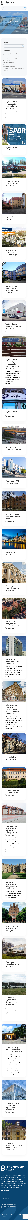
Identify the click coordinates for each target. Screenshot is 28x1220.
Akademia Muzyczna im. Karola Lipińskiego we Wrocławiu (14, 1146)
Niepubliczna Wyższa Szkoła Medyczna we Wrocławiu (11, 885)
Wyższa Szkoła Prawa (11, 218)
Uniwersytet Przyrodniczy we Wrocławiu (12, 588)
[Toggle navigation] (25, 3)
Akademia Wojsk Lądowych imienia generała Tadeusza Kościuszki (13, 1050)
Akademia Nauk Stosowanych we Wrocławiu (12, 183)
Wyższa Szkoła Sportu (11, 149)
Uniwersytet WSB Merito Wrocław (12, 482)
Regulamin (4, 1216)
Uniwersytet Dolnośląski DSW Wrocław (12, 964)
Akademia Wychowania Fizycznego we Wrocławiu (11, 1001)
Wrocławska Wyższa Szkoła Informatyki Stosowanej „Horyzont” (13, 517)
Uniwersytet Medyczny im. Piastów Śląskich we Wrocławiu (13, 624)
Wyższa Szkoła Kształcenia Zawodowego (11, 252)
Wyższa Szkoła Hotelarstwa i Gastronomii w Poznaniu (11, 289)
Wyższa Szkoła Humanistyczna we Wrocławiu (13, 326)
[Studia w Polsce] (8, 3)
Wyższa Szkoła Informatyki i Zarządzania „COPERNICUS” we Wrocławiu (12, 364)
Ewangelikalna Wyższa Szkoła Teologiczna (11, 928)
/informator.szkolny (10, 1204)
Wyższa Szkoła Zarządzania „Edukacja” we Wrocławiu (11, 105)
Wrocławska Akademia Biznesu (13, 448)
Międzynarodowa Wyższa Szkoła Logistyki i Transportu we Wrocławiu (12, 830)
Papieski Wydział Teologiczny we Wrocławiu (12, 793)
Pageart (25, 1214)
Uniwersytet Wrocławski (10, 553)
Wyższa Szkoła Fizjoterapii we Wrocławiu (11, 414)
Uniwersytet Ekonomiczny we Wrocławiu (12, 661)
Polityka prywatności (6, 1214)
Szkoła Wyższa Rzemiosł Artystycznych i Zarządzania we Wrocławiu (12, 709)
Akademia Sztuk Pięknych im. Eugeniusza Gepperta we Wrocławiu (12, 1107)
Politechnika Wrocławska (10, 758)
